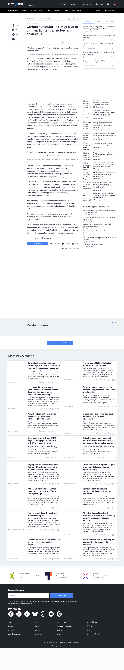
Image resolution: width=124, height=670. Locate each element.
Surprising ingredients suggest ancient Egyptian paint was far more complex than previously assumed (44, 365)
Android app (92, 622)
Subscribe (99, 4)
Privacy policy (56, 646)
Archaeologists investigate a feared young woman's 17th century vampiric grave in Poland (99, 28)
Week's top (64, 4)
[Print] (78, 18)
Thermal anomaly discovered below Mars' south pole (98, 45)
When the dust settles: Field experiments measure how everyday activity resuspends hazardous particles (99, 517)
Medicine (98, 10)
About (37, 630)
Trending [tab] (87, 21)
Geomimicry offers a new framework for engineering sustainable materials (44, 542)
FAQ (37, 626)
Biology (66, 10)
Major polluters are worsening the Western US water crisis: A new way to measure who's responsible (43, 467)
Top (9, 622)
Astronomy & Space (36, 10)
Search (11, 630)
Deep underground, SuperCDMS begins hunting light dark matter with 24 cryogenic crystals (42, 440)
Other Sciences (76, 10)
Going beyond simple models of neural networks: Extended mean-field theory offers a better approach (99, 440)
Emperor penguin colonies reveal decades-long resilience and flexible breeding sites (99, 389)
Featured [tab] (98, 21)
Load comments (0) (60, 343)
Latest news (75, 4)
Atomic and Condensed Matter (108, 249)
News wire (61, 634)
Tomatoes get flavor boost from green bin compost (42, 514)
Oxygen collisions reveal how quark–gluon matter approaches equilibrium (99, 416)
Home (10, 626)
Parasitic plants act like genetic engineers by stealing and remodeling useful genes (42, 416)
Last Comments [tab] (109, 21)
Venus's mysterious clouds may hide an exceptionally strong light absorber (99, 542)
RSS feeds (91, 630)
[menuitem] (13, 10)
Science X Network (74, 642)
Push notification (94, 634)
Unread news (87, 4)
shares (37, 244)
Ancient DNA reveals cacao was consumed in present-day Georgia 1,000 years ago (43, 491)
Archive (60, 630)
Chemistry (56, 10)
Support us (61, 622)
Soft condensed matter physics (93, 244)
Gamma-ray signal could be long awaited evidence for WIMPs (99, 36)
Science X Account (64, 626)
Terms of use (67, 646)
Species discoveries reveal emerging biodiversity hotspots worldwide (97, 491)
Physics (24, 10)
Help (37, 622)
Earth (48, 10)
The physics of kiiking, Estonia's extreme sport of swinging (97, 364)
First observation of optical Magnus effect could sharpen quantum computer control (99, 467)
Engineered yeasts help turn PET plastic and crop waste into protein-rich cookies (98, 62)
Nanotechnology (13, 10)
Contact (38, 634)
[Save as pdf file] (73, 18)
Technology (111, 10)
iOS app (90, 626)
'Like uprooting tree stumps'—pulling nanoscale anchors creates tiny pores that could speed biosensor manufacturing (43, 391)
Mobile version (14, 634)
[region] (99, 47)
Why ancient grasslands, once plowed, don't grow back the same (98, 53)
